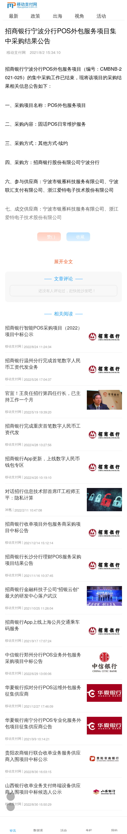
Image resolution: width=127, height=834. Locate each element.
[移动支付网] (22, 6)
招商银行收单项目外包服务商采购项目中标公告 (43, 527)
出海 (57, 15)
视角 (79, 15)
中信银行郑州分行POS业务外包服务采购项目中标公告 (43, 657)
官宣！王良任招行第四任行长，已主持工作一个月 (43, 396)
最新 (13, 15)
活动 (101, 15)
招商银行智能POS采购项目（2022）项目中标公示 (43, 330)
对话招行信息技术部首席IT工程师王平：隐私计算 (42, 494)
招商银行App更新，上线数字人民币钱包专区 (42, 461)
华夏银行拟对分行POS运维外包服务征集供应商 (43, 690)
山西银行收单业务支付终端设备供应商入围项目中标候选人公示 (43, 788)
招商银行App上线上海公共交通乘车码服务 (42, 625)
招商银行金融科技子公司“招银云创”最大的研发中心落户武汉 (42, 592)
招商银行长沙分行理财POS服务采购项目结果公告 (43, 559)
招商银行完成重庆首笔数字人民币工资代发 (43, 429)
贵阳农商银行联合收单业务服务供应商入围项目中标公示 (43, 755)
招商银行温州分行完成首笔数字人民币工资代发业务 (43, 363)
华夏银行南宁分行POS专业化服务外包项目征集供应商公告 (43, 723)
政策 (35, 15)
